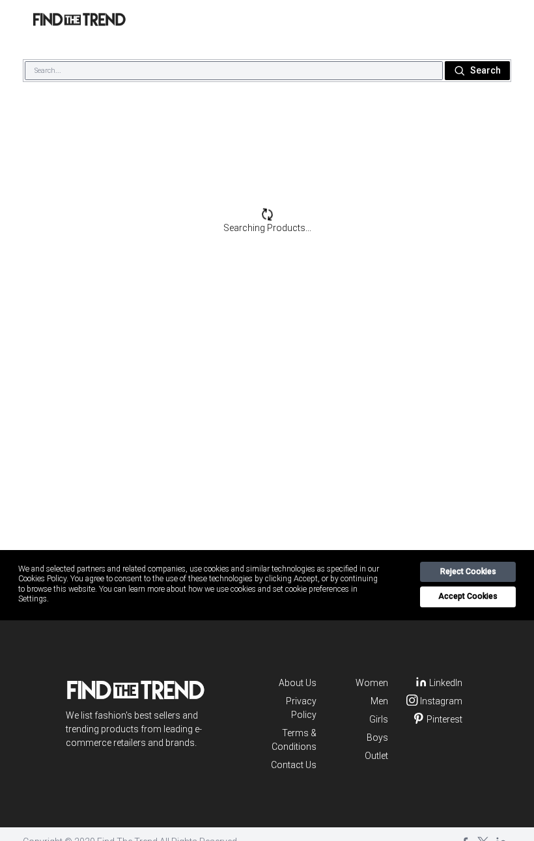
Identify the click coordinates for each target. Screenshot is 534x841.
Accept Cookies (468, 596)
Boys (377, 737)
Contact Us (293, 765)
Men (379, 701)
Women (372, 683)
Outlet (376, 756)
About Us (297, 683)
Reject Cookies (468, 571)
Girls (378, 719)
